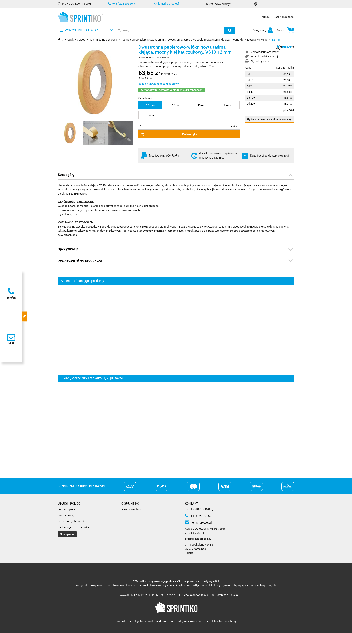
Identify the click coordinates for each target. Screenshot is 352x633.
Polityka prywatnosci (189, 621)
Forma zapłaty (66, 509)
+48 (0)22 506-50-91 (124, 3)
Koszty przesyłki (68, 515)
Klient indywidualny (218, 4)
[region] (176, 329)
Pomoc (265, 17)
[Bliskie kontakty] (24, 317)
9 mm (150, 115)
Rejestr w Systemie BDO (72, 521)
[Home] (59, 39)
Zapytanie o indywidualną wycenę (270, 119)
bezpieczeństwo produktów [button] (80, 260)
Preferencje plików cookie (74, 527)
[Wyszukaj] (229, 30)
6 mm (227, 105)
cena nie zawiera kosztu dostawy (158, 83)
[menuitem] (150, 105)
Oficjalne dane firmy (224, 621)
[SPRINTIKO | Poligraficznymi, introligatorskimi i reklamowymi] (79, 16)
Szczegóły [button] (66, 175)
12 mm (150, 105)
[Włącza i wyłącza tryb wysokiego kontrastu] (256, 4)
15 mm (176, 105)
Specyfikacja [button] (68, 249)
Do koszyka (189, 134)
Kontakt (120, 621)
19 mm (202, 105)
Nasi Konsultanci (283, 17)
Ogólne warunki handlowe (151, 621)
